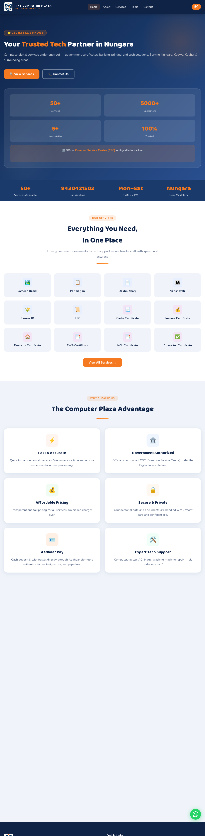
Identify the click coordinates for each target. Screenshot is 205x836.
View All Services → (103, 362)
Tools (134, 7)
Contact (148, 7)
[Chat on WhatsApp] (195, 814)
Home (93, 7)
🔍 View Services (22, 74)
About (106, 7)
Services (121, 7)
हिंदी (196, 7)
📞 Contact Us (58, 74)
